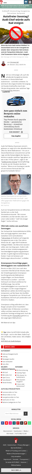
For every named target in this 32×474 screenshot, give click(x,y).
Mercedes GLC (7, 375)
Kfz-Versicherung (22, 370)
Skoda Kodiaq (6, 382)
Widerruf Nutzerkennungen (16, 454)
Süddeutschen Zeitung (9, 162)
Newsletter (16, 409)
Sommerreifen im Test (9, 392)
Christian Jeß (14, 62)
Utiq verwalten (16, 456)
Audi (9, 233)
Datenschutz (12, 445)
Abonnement (7, 431)
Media (26, 431)
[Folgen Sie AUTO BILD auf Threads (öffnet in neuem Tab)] (21, 423)
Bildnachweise (16, 465)
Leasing (4, 356)
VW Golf (5, 372)
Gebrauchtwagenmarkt (10, 354)
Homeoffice (17, 316)
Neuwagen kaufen (8, 359)
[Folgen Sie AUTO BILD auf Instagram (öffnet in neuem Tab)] (10, 423)
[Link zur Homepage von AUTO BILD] (1, 2)
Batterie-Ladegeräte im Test (11, 402)
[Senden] (26, 414)
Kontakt (15, 459)
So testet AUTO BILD (12, 462)
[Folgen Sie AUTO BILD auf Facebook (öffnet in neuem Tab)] (2, 423)
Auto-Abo (5, 364)
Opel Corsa (6, 377)
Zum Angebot (16, 136)
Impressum (7, 459)
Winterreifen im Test (9, 395)
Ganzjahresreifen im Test (10, 397)
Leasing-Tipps (21, 373)
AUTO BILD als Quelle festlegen (11, 341)
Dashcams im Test (8, 400)
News (5, 2)
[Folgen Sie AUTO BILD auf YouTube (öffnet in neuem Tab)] (6, 423)
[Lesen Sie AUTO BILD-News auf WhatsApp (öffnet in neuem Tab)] (29, 423)
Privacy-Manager (23, 445)
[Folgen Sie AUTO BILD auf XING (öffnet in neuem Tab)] (14, 423)
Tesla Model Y (6, 380)
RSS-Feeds (10, 433)
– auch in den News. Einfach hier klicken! (15, 6)
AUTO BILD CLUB (20, 433)
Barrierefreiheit (16, 448)
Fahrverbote (6, 238)
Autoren (23, 462)
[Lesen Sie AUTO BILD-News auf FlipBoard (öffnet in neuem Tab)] (25, 423)
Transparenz (24, 459)
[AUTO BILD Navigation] (30, 2)
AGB (4, 445)
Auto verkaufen (7, 361)
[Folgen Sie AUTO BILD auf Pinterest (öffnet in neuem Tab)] (17, 423)
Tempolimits (8, 90)
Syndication (18, 431)
